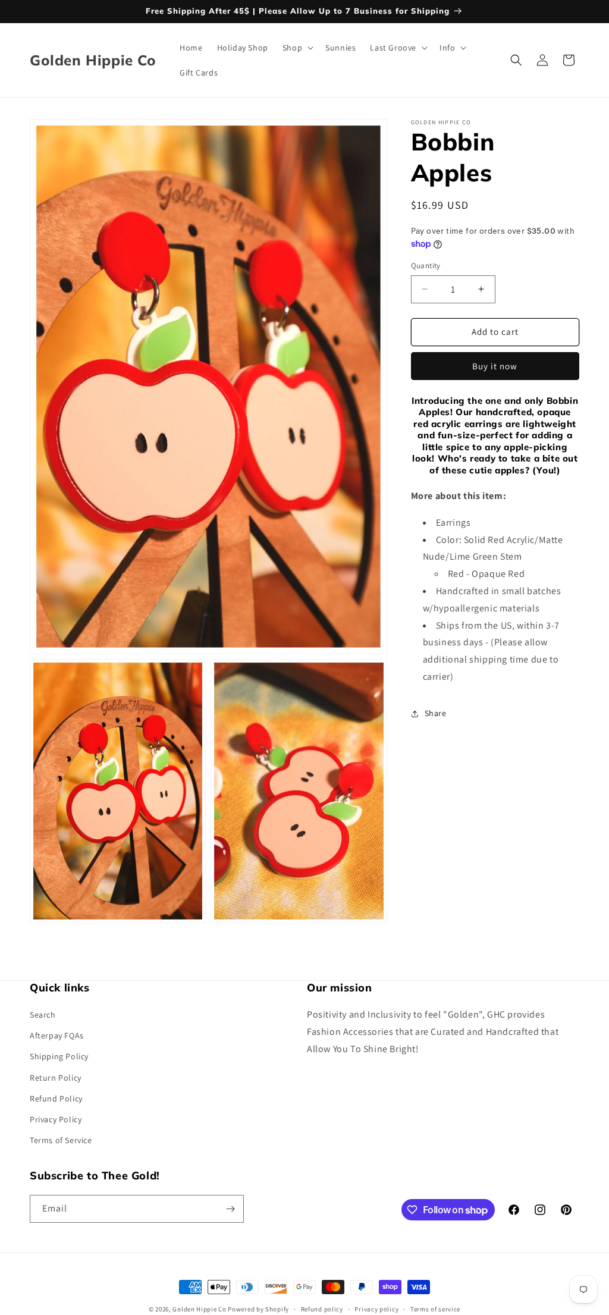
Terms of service (435, 1309)
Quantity (426, 266)
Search (43, 1014)
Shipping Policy (59, 1056)
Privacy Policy (55, 1119)
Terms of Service (61, 1140)
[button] (296, 47)
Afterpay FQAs (57, 1035)
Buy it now (494, 366)
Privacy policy (376, 1309)
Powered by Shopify (258, 1309)
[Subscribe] (230, 1209)
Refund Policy (56, 1098)
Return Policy (55, 1077)
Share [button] (436, 713)
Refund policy (322, 1309)
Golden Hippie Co (199, 1309)
